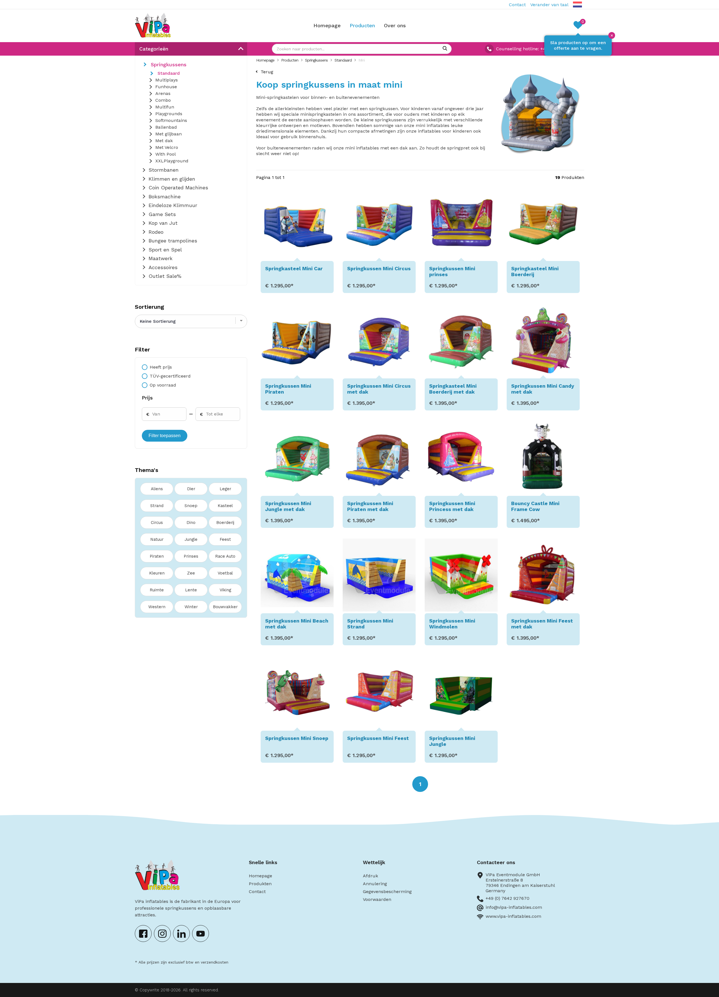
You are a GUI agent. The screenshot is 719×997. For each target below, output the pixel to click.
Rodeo (156, 232)
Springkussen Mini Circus (379, 268)
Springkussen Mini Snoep (296, 738)
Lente (191, 589)
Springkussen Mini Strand (370, 624)
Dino (190, 522)
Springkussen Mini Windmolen (452, 624)
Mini (361, 60)
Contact (517, 4)
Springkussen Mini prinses (452, 271)
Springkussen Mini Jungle (452, 741)
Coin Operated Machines (178, 187)
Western (156, 606)
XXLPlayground (171, 160)
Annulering (375, 883)
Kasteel (225, 505)
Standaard (169, 73)
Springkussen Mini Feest (378, 738)
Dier (191, 488)
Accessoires (163, 267)
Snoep (191, 505)
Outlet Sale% (165, 276)
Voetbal (225, 573)
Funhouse (166, 86)
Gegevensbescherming (387, 891)
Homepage (327, 25)
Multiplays (166, 80)
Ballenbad (166, 127)
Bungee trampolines (173, 241)
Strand (156, 505)
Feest (225, 539)
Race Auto (225, 556)
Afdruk (370, 875)
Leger (225, 488)
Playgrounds (168, 113)
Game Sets (162, 214)
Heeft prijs (161, 367)
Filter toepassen (165, 435)
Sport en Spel (165, 250)
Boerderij (225, 522)
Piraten (157, 556)
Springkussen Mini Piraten (288, 389)
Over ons (395, 25)
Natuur (156, 539)
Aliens (157, 488)
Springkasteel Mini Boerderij (535, 271)
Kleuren (157, 573)
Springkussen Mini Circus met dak (379, 389)
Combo (163, 100)
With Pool (165, 154)
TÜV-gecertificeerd (170, 376)
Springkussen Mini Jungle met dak (288, 506)
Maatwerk (160, 258)
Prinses (191, 556)
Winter (191, 606)
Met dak (164, 140)
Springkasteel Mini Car (294, 268)
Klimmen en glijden (172, 179)
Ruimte (157, 589)
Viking (225, 589)
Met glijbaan (168, 134)
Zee (191, 573)
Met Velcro (166, 147)
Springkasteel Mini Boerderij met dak (453, 389)
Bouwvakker (225, 606)
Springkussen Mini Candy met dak (542, 389)
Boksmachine (165, 196)
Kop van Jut (163, 223)
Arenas (162, 93)
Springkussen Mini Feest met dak (542, 624)
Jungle (191, 539)
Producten (362, 25)
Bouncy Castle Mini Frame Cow (535, 506)
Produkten (260, 883)
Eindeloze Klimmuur (173, 205)
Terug (267, 71)
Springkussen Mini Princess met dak (452, 506)
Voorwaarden (377, 899)
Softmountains (171, 120)
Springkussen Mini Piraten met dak (370, 506)
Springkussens (168, 64)
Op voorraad (163, 385)
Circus (157, 522)
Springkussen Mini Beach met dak (296, 624)
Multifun (164, 107)
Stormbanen (164, 170)
